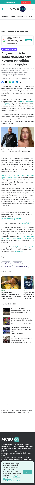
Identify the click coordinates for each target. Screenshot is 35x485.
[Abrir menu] (2, 9)
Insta (15, 247)
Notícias (11, 32)
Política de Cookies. (13, 481)
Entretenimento (22, 32)
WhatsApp (19, 251)
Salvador (5, 16)
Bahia (13, 16)
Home (3, 32)
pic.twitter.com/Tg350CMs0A (11, 219)
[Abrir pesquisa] (32, 9)
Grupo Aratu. (27, 459)
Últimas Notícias (9, 2)
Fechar (27, 472)
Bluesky (27, 247)
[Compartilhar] (20, 82)
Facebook (20, 247)
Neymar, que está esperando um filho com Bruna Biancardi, (17, 237)
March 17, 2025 (26, 223)
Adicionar (28, 40)
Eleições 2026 (22, 16)
